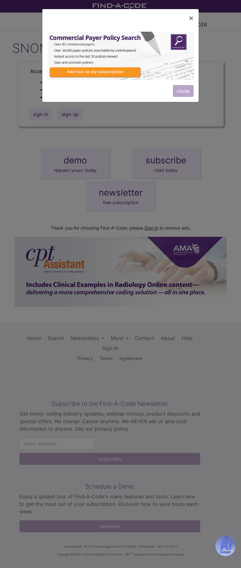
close (183, 91)
